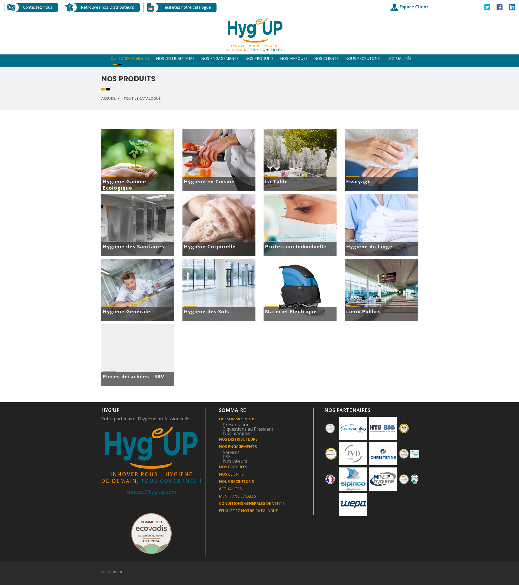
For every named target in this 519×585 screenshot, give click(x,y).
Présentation (236, 425)
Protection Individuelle (296, 246)
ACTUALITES (230, 488)
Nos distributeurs (175, 58)
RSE (227, 457)
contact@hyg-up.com (151, 492)
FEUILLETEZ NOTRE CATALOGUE (248, 510)
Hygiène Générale (126, 311)
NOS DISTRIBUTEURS (238, 439)
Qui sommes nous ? (130, 58)
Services (231, 452)
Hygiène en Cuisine (209, 181)
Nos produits (259, 58)
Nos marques (294, 58)
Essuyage (358, 181)
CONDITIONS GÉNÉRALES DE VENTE (252, 503)
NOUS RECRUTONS (236, 481)
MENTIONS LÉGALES (237, 496)
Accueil (108, 98)
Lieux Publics (363, 311)
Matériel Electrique (291, 311)
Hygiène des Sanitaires (133, 246)
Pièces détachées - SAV (133, 376)
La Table (276, 181)
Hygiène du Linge (369, 246)
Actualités (400, 58)
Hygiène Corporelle (210, 246)
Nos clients (326, 58)
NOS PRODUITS (233, 466)
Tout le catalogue (142, 98)
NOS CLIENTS (231, 474)
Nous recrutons (362, 58)
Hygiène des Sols (206, 311)
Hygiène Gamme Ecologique (124, 184)
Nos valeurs (235, 461)
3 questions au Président (248, 429)
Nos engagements (220, 58)
